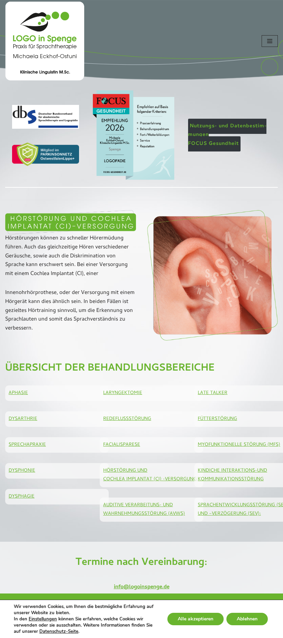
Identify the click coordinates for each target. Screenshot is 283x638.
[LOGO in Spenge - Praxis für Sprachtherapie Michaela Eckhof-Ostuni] (45, 41)
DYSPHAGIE (22, 497)
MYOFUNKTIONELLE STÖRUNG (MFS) (239, 445)
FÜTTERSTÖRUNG (217, 419)
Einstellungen (43, 619)
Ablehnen (247, 619)
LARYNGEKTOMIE (122, 393)
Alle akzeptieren (195, 619)
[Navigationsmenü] (270, 41)
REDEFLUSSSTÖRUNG (127, 419)
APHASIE (18, 393)
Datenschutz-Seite (58, 631)
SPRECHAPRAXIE (27, 445)
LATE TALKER (212, 393)
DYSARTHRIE (23, 419)
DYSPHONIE (22, 471)
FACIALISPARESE (121, 445)
